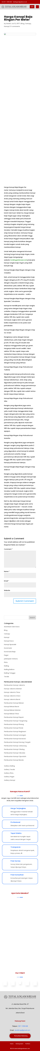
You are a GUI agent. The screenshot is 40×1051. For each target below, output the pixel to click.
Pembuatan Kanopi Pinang (14, 724)
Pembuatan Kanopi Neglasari (15, 731)
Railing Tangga (9, 673)
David (8, 24)
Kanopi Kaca (9, 641)
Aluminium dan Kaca (11, 627)
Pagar (6, 655)
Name (7, 571)
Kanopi (6, 26)
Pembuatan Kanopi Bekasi (14, 703)
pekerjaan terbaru (11, 659)
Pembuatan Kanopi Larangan (15, 735)
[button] (20, 1036)
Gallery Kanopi (9, 780)
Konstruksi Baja (9, 652)
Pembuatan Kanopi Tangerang (15, 721)
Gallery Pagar (9, 777)
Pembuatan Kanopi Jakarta (14, 685)
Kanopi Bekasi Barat (11, 707)
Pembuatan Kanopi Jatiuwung (15, 746)
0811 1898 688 (23, 1026)
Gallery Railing (9, 766)
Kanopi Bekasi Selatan (12, 710)
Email (6, 581)
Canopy (28, 24)
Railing (6, 666)
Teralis (6, 677)
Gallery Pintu (8, 773)
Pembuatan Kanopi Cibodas (14, 753)
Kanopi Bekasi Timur (11, 714)
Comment (8, 549)
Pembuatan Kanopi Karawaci (15, 739)
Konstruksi (8, 648)
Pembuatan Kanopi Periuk (13, 728)
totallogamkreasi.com (18, 260)
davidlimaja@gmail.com (22, 1030)
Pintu (6, 662)
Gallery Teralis (9, 769)
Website (7, 590)
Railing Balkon (9, 669)
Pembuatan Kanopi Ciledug (14, 749)
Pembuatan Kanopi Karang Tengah (17, 742)
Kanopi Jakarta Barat (12, 699)
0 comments (15, 26)
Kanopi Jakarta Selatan (13, 689)
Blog (22, 24)
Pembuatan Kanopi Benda (14, 760)
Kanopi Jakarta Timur (12, 692)
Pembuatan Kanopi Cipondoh (15, 756)
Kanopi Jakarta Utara (12, 696)
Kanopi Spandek (10, 644)
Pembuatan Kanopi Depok (14, 717)
